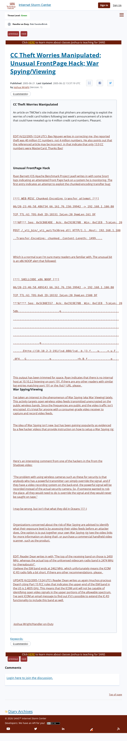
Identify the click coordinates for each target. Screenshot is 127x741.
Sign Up (117, 5)
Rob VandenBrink (38, 24)
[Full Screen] (89, 83)
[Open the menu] (121, 15)
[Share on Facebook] (100, 83)
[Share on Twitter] (110, 83)
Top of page (115, 694)
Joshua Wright (21, 87)
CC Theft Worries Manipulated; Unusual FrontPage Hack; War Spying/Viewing (55, 63)
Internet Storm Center (35, 5)
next (23, 33)
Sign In (104, 5)
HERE (31, 42)
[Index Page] (10, 5)
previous (13, 33)
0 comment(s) (20, 93)
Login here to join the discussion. (30, 678)
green (24, 15)
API (34, 723)
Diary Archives (20, 711)
